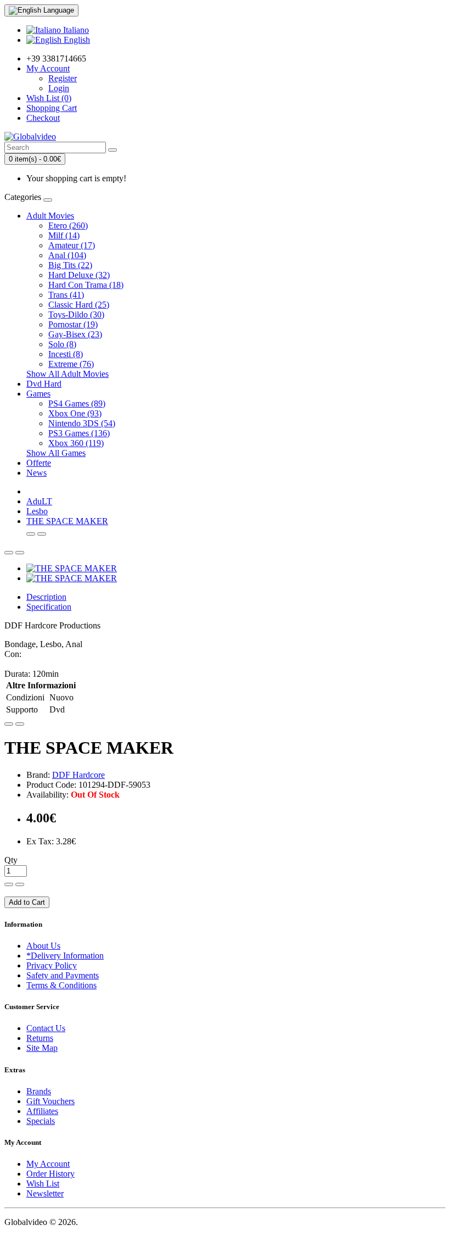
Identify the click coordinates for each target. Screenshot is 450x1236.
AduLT (39, 501)
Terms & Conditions (61, 985)
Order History (50, 1173)
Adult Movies (50, 215)
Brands (38, 1091)
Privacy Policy (51, 965)
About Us (43, 945)
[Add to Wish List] (8, 724)
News (36, 472)
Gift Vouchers (50, 1101)
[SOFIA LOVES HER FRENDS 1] (30, 534)
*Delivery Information (65, 955)
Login (58, 88)
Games (38, 393)
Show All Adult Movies (67, 373)
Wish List (42, 1183)
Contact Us (45, 1028)
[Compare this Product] (19, 724)
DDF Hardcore (78, 775)
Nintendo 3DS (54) (81, 423)
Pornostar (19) (73, 324)
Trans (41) (66, 294)
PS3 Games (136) (79, 433)
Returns (39, 1038)
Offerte (38, 462)
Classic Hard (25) (78, 304)
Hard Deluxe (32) (79, 275)
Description (46, 597)
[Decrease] (19, 884)
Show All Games (56, 453)
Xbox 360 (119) (76, 443)
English (75, 39)
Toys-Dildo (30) (76, 314)
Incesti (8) (65, 354)
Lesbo (37, 511)
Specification (48, 606)
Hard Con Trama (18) (85, 284)
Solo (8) (62, 344)
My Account (48, 1163)
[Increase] (8, 884)
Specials (40, 1121)
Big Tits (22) (70, 265)
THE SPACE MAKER (67, 521)
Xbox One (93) (75, 413)
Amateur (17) (71, 245)
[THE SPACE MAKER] (71, 568)
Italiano (75, 30)
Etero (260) (68, 225)
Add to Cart (27, 902)
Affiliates (42, 1111)
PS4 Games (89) (76, 403)
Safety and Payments (62, 975)
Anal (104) (67, 255)
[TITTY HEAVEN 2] (41, 534)
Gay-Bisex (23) (75, 334)
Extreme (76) (71, 364)
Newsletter (45, 1193)
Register (62, 78)
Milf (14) (64, 235)
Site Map (42, 1048)
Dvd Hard (43, 383)
